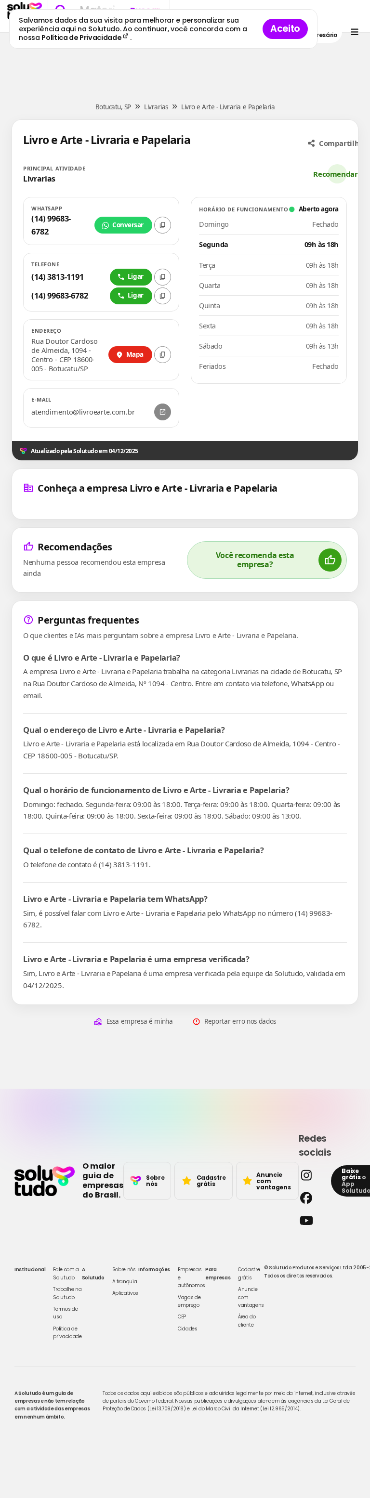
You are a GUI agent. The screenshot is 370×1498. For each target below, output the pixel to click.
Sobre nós (124, 1269)
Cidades (188, 1328)
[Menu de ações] (354, 32)
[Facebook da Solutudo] (312, 1198)
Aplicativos (125, 1293)
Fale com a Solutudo (66, 1273)
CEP (182, 1316)
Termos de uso (65, 1312)
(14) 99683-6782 (51, 224)
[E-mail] (162, 412)
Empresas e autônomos (191, 1277)
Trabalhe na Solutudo (67, 1293)
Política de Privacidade (82, 37)
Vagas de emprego (189, 1301)
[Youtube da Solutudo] (312, 1220)
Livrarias (156, 107)
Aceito (285, 28)
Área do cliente (247, 1320)
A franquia (124, 1281)
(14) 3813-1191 (57, 276)
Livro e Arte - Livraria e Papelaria (228, 107)
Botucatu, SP (113, 107)
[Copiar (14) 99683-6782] (162, 225)
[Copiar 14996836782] (162, 295)
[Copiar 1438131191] (162, 277)
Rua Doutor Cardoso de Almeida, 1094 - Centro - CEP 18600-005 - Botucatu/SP (64, 355)
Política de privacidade (67, 1332)
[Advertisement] (185, 61)
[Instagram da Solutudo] (312, 1175)
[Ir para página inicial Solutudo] (44, 1180)
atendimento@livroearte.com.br (83, 412)
